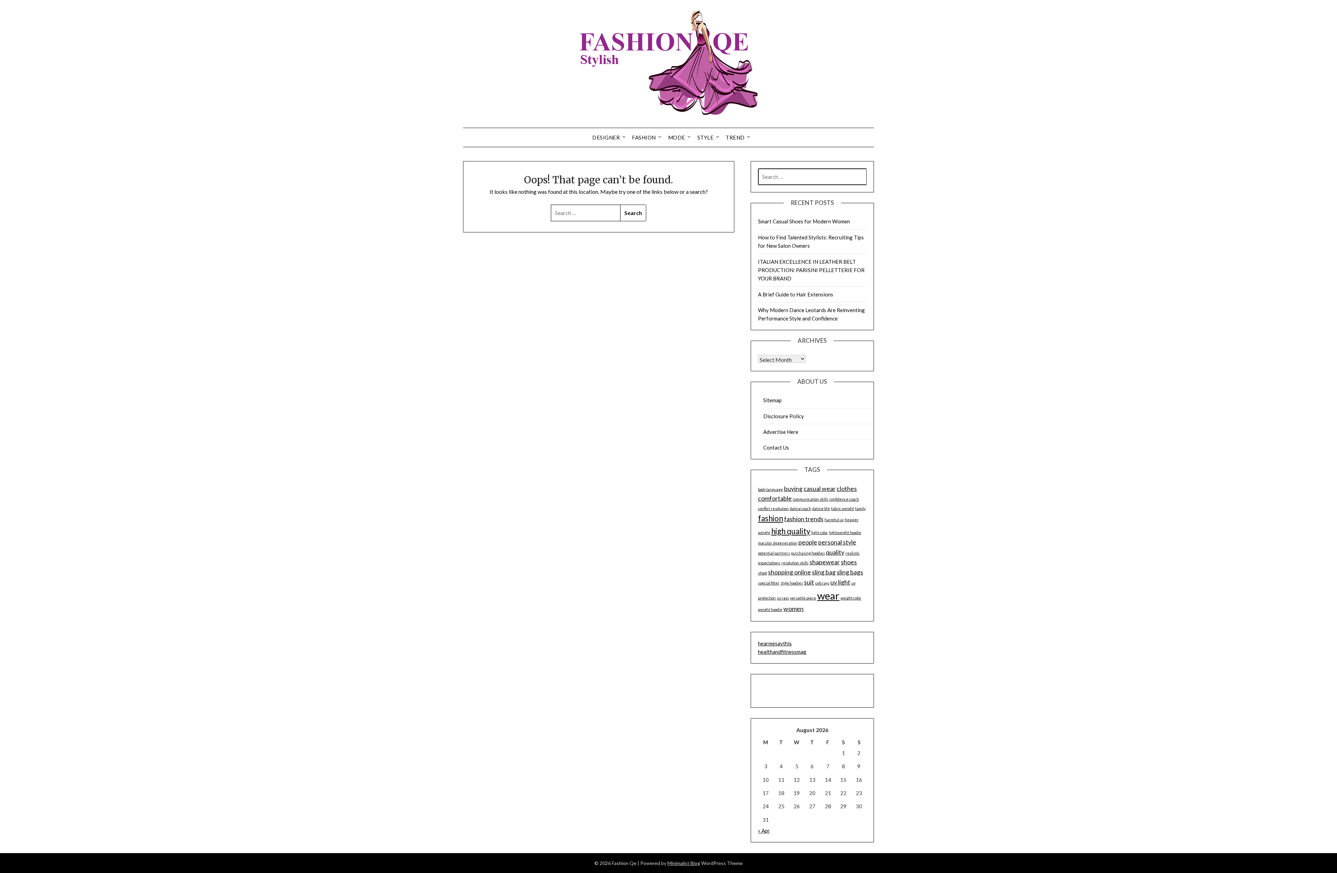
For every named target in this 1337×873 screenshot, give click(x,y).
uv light (840, 582)
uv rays (783, 598)
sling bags (850, 572)
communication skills (810, 499)
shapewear (825, 562)
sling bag (824, 572)
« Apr (764, 830)
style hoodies (792, 583)
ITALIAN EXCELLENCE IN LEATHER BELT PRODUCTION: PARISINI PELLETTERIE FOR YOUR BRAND (811, 270)
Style (705, 137)
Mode (676, 137)
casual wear (820, 488)
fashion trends (803, 519)
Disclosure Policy (783, 416)
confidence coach (844, 499)
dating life (821, 508)
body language (770, 489)
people (807, 542)
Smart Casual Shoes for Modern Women (804, 221)
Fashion (644, 137)
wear (828, 595)
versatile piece (803, 598)
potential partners (774, 553)
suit (809, 582)
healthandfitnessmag (782, 652)
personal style (837, 542)
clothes (847, 488)
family (860, 508)
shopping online (789, 572)
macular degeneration (777, 543)
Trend (735, 137)
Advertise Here (780, 432)
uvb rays (822, 583)
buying (793, 488)
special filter (769, 583)
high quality (790, 531)
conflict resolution (773, 508)
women (793, 608)
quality (835, 552)
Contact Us (776, 447)
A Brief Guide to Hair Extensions (795, 294)
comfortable (775, 498)
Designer (606, 137)
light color (819, 532)
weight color (850, 598)
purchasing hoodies (808, 553)
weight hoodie (770, 609)
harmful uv (834, 519)
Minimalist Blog (683, 863)
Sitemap (772, 400)
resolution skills (794, 563)
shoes (849, 562)
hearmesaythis (775, 643)
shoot (762, 573)
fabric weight (842, 508)
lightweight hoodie (845, 532)
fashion (770, 518)
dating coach (800, 508)
